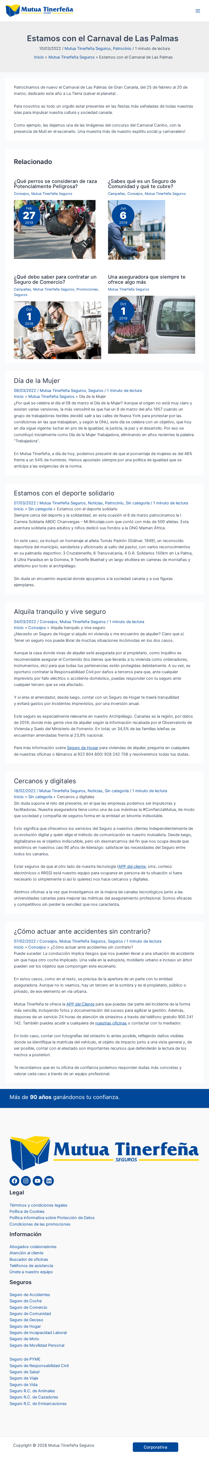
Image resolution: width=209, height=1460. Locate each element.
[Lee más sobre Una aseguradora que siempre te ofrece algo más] (151, 324)
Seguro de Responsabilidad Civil (39, 1365)
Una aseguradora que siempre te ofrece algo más (147, 279)
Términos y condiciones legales (38, 1205)
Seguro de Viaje (24, 1378)
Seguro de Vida (24, 1384)
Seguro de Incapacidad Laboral (38, 1332)
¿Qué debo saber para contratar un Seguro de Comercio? (55, 279)
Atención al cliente (26, 1252)
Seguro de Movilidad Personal (37, 1345)
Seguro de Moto (24, 1338)
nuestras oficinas (111, 1023)
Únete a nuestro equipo (31, 1271)
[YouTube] (37, 1181)
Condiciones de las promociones (40, 1224)
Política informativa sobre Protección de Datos (52, 1217)
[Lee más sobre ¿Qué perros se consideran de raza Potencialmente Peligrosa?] (55, 229)
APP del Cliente (80, 1004)
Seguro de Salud (24, 1371)
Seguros (20, 295)
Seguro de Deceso (26, 1319)
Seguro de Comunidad (30, 1313)
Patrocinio (122, 48)
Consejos (21, 194)
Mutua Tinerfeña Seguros (87, 48)
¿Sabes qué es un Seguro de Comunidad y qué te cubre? (142, 183)
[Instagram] (26, 1181)
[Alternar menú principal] (198, 11)
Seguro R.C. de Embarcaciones (38, 1403)
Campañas (116, 194)
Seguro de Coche (26, 1300)
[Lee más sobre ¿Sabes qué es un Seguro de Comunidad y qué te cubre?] (136, 229)
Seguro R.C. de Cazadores (34, 1397)
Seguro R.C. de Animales (32, 1390)
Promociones (87, 289)
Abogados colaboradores (33, 1246)
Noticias (95, 503)
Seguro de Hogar (82, 747)
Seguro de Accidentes (30, 1294)
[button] (155, 1447)
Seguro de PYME (25, 1359)
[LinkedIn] (49, 1181)
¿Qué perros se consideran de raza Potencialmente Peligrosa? (55, 183)
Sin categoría (138, 503)
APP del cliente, (132, 866)
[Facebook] (14, 1181)
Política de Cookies (27, 1211)
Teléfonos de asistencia (31, 1265)
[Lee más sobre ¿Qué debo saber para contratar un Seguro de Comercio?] (57, 329)
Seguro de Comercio (28, 1307)
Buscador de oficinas (29, 1259)
